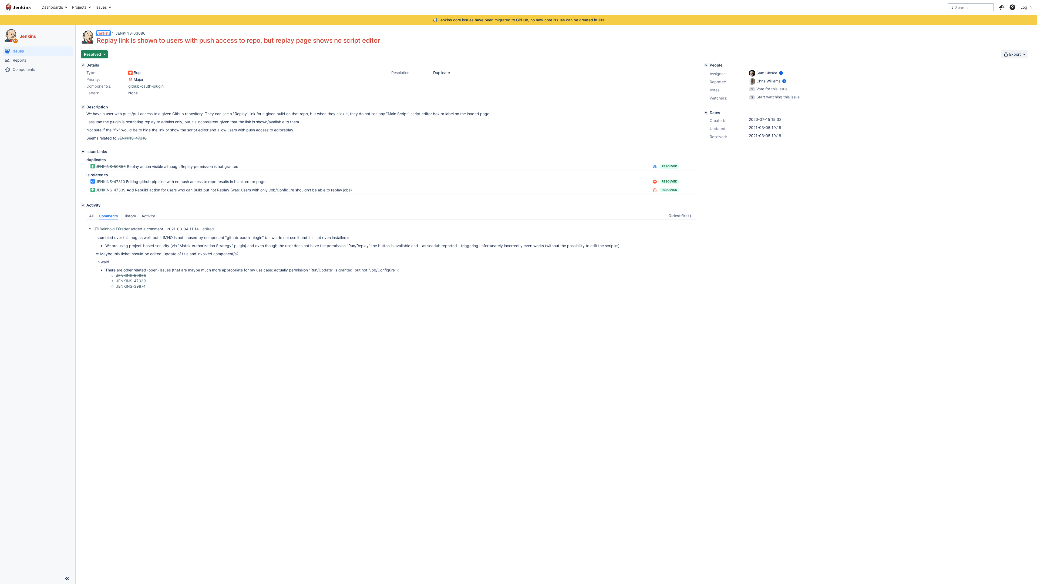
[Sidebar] (67, 579)
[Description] (83, 107)
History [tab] (129, 216)
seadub (433, 245)
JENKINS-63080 (131, 33)
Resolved (669, 166)
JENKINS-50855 (111, 166)
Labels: (92, 93)
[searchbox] (971, 7)
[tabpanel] (391, 256)
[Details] (83, 65)
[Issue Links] (83, 152)
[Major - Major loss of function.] (130, 79)
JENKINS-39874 (131, 286)
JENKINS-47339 (111, 190)
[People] (706, 65)
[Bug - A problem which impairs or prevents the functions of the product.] (130, 73)
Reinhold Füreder (115, 229)
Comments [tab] (108, 216)
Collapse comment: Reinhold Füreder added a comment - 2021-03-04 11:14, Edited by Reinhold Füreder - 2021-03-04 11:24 (90, 229)
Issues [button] (101, 7)
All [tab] (91, 216)
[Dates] (706, 113)
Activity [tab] (148, 216)
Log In (1026, 7)
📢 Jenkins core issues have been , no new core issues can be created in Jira (519, 20)
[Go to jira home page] (18, 7)
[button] (1001, 7)
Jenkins (103, 33)
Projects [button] (79, 7)
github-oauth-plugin (146, 86)
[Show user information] (781, 73)
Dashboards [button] (52, 7)
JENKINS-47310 (110, 181)
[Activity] (83, 205)
